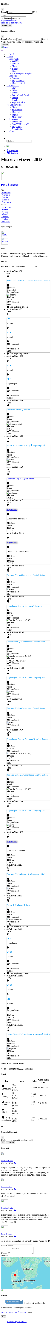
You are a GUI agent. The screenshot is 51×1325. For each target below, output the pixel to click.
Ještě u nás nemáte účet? (11, 23)
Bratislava (5, 221)
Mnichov (5, 209)
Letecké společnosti (20, 95)
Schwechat (6, 207)
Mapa (14, 66)
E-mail (4, 12)
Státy (14, 88)
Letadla (15, 93)
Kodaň (4, 212)
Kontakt (23, 1312)
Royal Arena (12, 509)
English (16, 1321)
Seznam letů (17, 109)
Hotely (15, 100)
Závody (15, 64)
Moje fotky (16, 126)
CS (3, 1317)
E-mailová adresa (8, 39)
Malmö (4, 214)
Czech (10, 1321)
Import (15, 114)
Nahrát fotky (17, 129)
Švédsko (5, 200)
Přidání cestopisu (19, 83)
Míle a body (17, 117)
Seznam (15, 78)
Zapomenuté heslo (9, 20)
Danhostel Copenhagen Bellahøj (20, 479)
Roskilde (5, 216)
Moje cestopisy (18, 80)
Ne (3, 1143)
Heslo (35, 12)
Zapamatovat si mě (12, 18)
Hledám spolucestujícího (22, 73)
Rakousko (5, 192)
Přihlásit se (6, 25)
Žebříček (16, 61)
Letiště (15, 97)
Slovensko (6, 202)
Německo (5, 195)
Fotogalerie (17, 122)
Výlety (15, 68)
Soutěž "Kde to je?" (20, 124)
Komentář (5, 1253)
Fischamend (6, 219)
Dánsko (4, 197)
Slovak (23, 1321)
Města (14, 90)
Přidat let (16, 112)
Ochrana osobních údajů (10, 1312)
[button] (2, 1303)
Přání (14, 71)
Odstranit (10, 1143)
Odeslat (5, 44)
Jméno (4, 1245)
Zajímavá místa (18, 102)
